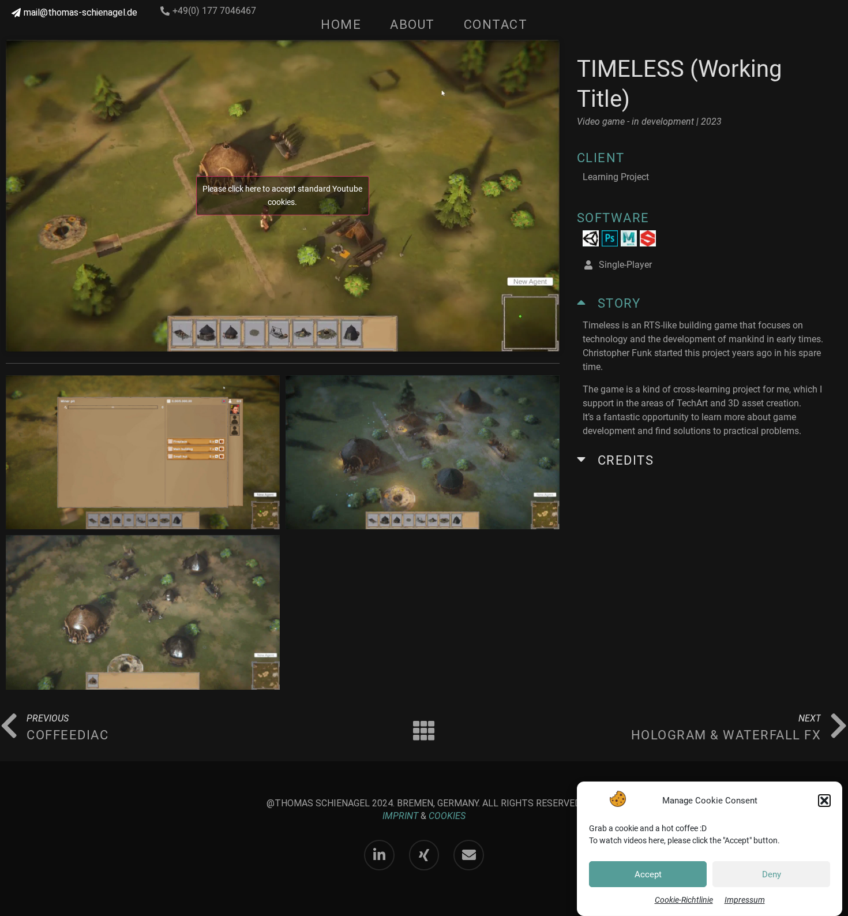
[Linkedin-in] (379, 855)
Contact (496, 24)
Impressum (745, 899)
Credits (626, 460)
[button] (824, 800)
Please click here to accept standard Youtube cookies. (282, 195)
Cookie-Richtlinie (684, 899)
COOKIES (447, 815)
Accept (648, 874)
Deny (771, 874)
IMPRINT (400, 815)
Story (619, 303)
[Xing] (424, 855)
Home (341, 24)
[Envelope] (468, 855)
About (412, 24)
